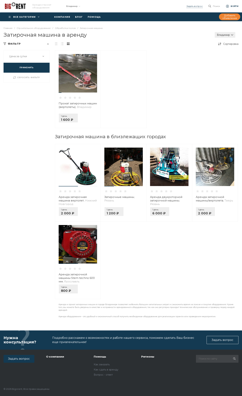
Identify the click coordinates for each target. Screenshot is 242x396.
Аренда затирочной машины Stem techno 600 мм (77, 278)
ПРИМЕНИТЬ (26, 67)
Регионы (147, 356)
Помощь (100, 356)
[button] (60, 92)
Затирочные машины (119, 198)
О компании (55, 356)
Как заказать (102, 364)
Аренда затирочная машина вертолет (78, 200)
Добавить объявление (229, 16)
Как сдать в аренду (106, 369)
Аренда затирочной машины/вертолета (214, 198)
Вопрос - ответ (103, 374)
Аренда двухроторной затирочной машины (166, 200)
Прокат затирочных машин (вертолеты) (78, 105)
